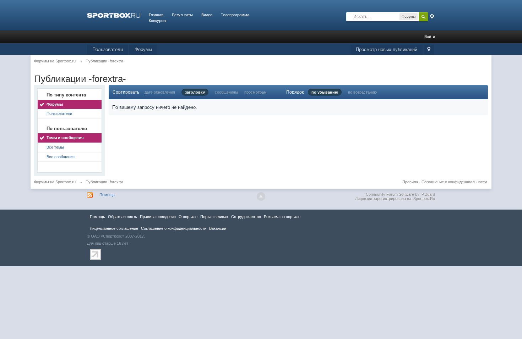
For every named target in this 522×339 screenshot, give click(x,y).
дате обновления (160, 92)
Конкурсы (157, 20)
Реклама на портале (282, 217)
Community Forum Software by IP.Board (400, 194)
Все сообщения (61, 157)
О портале (188, 217)
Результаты (182, 15)
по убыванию (324, 92)
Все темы (55, 147)
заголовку (195, 92)
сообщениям (226, 92)
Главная (156, 15)
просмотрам (255, 92)
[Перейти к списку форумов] (113, 15)
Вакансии (217, 228)
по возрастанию (362, 92)
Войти (429, 36)
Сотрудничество (246, 217)
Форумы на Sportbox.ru (55, 182)
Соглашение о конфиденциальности (454, 182)
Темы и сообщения (65, 137)
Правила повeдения (158, 217)
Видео (206, 15)
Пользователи (107, 49)
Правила (410, 182)
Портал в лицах (214, 217)
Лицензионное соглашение (114, 228)
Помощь (107, 195)
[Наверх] (261, 196)
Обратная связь (122, 217)
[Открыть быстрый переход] (429, 50)
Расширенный (432, 16)
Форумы (143, 49)
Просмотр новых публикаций (386, 49)
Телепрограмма (235, 15)
